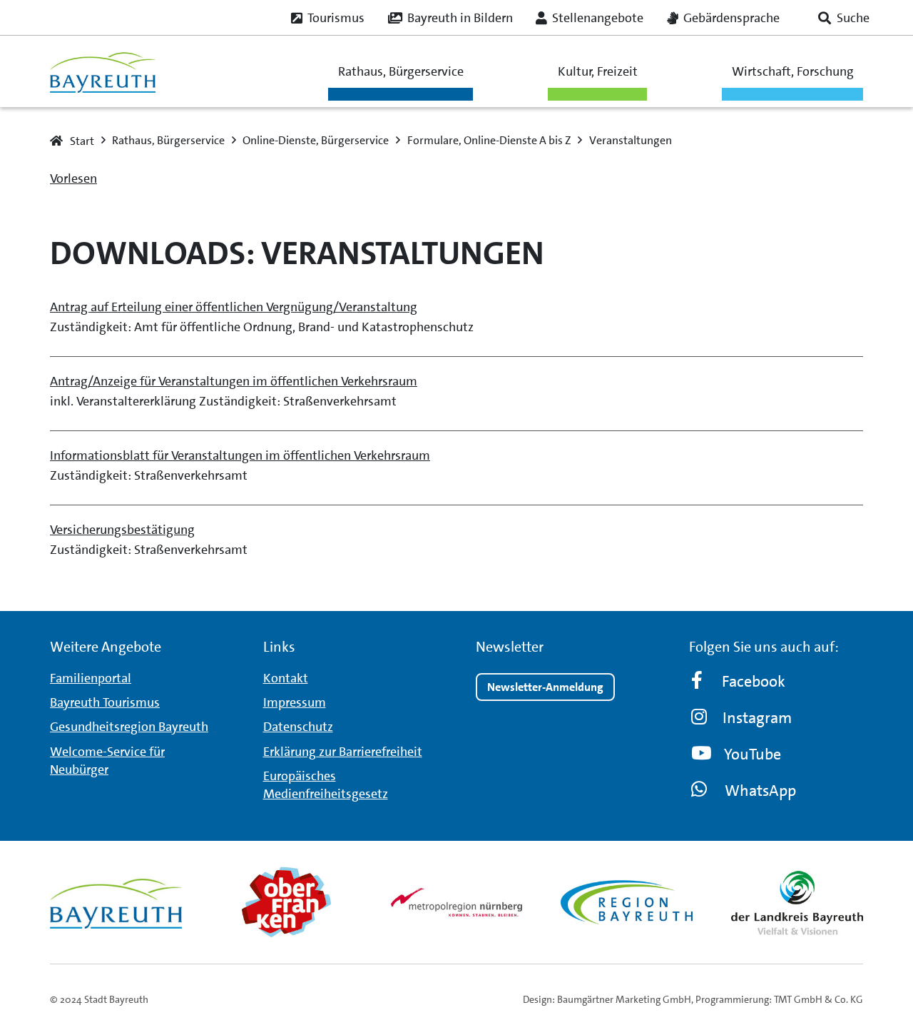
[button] (843, 18)
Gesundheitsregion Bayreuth (129, 726)
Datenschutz (298, 726)
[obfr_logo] (286, 902)
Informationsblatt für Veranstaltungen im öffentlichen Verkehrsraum (240, 455)
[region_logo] (627, 902)
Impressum (294, 702)
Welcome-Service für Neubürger (107, 760)
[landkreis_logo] (797, 902)
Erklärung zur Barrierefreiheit (342, 751)
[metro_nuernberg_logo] (457, 902)
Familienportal (90, 678)
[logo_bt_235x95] (102, 71)
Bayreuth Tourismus (105, 702)
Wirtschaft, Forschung (793, 71)
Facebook (753, 681)
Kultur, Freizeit (598, 71)
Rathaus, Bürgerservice (401, 71)
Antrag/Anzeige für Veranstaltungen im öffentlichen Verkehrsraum (233, 381)
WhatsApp (760, 790)
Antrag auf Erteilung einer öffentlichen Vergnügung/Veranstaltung (233, 306)
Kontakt (285, 678)
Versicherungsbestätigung (122, 529)
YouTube (752, 754)
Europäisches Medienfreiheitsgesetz (325, 784)
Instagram (757, 717)
